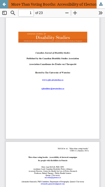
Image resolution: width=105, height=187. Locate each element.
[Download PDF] (101, 4)
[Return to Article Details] (4, 4)
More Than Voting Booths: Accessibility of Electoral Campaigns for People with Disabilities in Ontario (58, 4)
